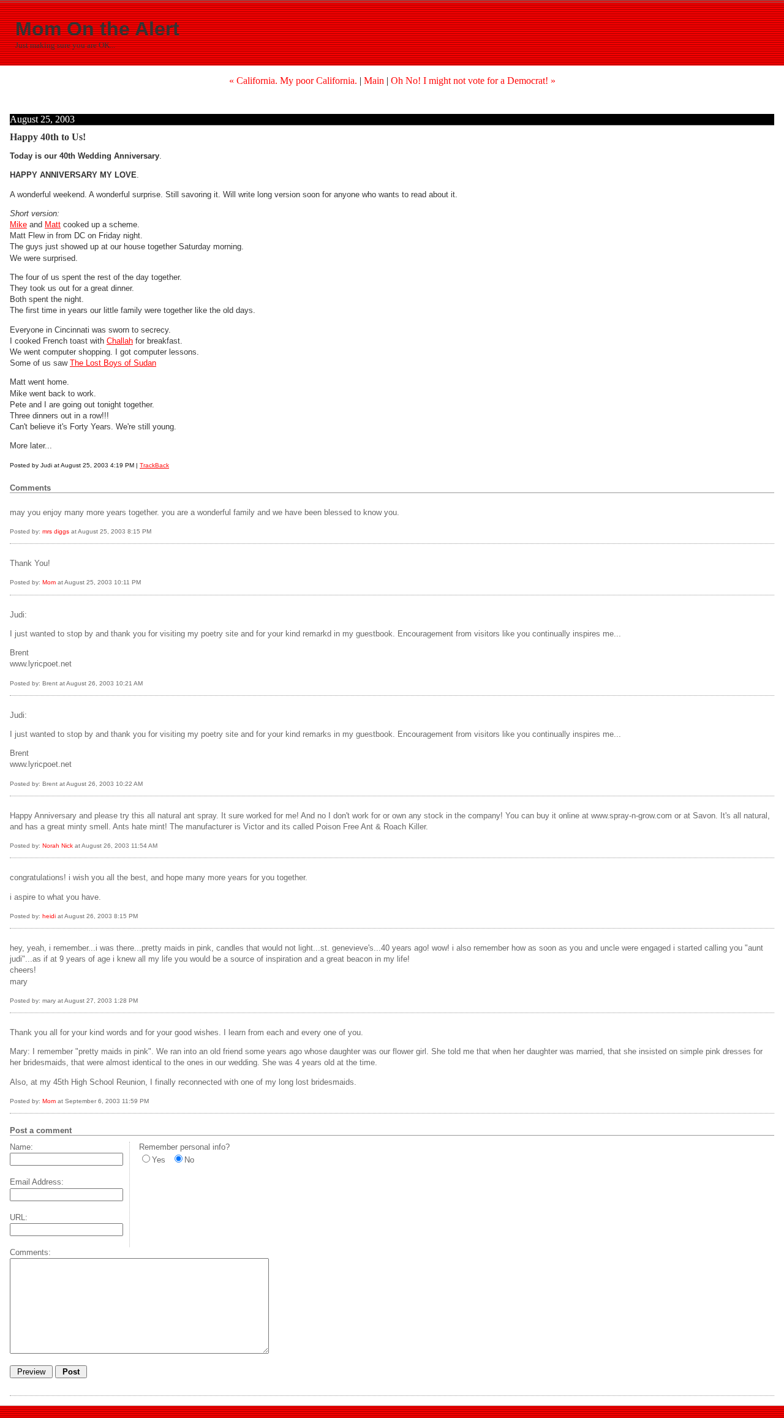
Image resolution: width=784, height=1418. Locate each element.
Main (374, 80)
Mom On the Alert (97, 29)
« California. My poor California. (293, 80)
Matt (53, 224)
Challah (120, 340)
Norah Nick (57, 845)
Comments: (30, 1252)
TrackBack (154, 465)
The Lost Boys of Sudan (113, 363)
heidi (49, 916)
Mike (18, 224)
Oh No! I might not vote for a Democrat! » (473, 80)
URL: (19, 1217)
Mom (49, 582)
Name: (21, 1147)
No (189, 1159)
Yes (158, 1159)
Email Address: (37, 1181)
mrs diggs (55, 531)
